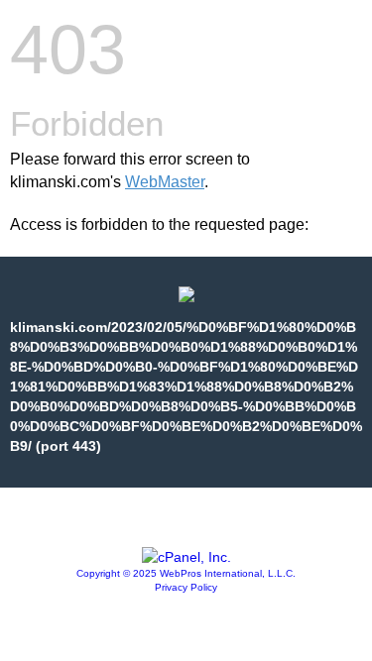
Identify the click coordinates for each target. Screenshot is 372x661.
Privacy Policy (186, 587)
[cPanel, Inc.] (186, 557)
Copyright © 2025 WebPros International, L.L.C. (186, 573)
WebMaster (164, 181)
